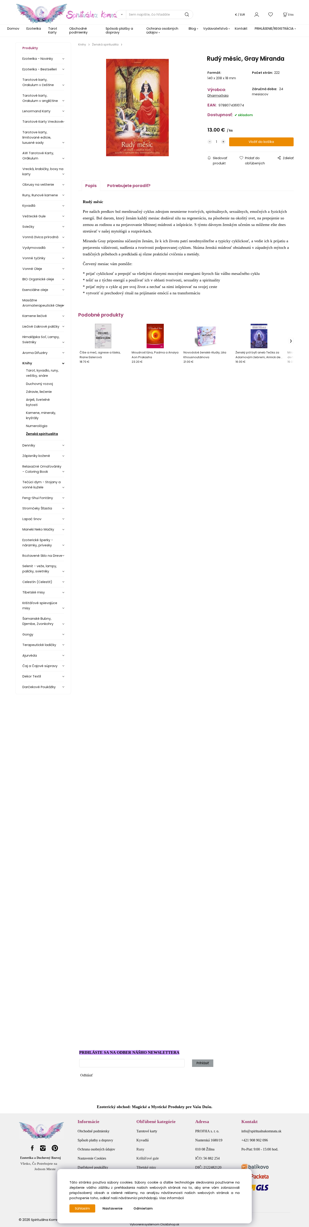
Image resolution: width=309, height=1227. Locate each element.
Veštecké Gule (34, 216)
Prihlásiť (203, 1063)
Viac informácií (171, 1198)
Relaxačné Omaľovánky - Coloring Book (41, 469)
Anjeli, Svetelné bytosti (38, 402)
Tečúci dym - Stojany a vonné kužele (41, 485)
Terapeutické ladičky (39, 645)
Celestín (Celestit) (37, 582)
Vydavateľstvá (215, 28)
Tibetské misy (33, 592)
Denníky (28, 445)
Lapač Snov (31, 519)
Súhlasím (82, 1208)
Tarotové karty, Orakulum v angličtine (40, 98)
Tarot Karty (52, 30)
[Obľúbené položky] (270, 14)
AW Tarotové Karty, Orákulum (38, 156)
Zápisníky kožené (36, 456)
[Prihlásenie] (256, 14)
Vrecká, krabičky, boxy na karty (42, 171)
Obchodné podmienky (78, 30)
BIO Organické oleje (38, 279)
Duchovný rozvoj (39, 384)
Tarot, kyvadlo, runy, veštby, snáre (42, 373)
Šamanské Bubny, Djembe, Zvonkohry (37, 621)
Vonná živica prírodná (40, 237)
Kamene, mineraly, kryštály (41, 415)
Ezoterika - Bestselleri (39, 69)
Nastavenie (112, 1208)
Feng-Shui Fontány (37, 498)
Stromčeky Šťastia (37, 508)
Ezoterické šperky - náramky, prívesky (37, 542)
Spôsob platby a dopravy (119, 30)
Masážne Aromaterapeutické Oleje (43, 303)
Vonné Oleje (32, 269)
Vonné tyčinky (33, 258)
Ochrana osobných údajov (162, 30)
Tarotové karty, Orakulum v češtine (38, 82)
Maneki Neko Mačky (38, 529)
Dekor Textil (31, 676)
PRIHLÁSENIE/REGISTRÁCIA (274, 28)
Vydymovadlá (33, 247)
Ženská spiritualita (42, 434)
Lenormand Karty (36, 111)
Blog (192, 28)
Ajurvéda (29, 655)
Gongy (27, 634)
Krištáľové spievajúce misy (39, 605)
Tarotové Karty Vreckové (42, 121)
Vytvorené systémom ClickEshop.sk (154, 1224)
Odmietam (143, 1208)
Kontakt (241, 28)
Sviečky (28, 226)
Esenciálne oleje (35, 290)
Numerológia (36, 426)
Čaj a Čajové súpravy (39, 666)
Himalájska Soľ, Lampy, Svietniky (40, 339)
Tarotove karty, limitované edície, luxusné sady (36, 137)
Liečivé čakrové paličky (40, 326)
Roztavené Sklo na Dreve (42, 555)
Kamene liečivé (34, 316)
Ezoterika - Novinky (37, 58)
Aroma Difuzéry (35, 353)
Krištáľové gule (147, 1158)
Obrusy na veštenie (38, 184)
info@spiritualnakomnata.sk (261, 1131)
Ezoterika (33, 28)
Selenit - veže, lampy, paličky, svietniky (39, 569)
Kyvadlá (28, 205)
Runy (140, 1149)
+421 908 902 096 (254, 1140)
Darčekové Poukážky (39, 687)
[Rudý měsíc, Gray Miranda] (137, 107)
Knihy (27, 363)
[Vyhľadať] (121, 14)
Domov (13, 28)
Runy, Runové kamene (40, 195)
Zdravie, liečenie (39, 391)
